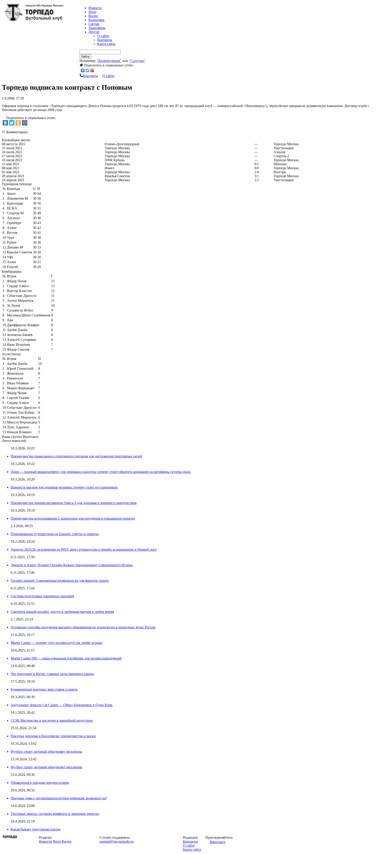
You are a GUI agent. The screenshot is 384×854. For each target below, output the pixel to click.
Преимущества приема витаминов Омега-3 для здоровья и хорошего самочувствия (73, 503)
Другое (93, 32)
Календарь (96, 20)
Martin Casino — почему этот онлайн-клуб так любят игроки (56, 643)
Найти (85, 56)
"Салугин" (137, 61)
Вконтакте (218, 842)
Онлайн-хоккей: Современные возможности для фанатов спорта (60, 580)
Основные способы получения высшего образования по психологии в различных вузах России (83, 627)
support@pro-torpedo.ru (117, 841)
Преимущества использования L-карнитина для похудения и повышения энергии (73, 518)
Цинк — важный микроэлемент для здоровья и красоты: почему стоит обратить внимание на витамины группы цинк (100, 472)
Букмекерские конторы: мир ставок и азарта (44, 689)
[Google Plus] (92, 70)
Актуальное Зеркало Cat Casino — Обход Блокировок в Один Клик (62, 705)
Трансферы (96, 28)
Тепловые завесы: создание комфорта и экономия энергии (55, 814)
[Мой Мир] (24, 122)
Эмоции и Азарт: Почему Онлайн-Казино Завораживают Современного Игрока (72, 565)
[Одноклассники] (18, 122)
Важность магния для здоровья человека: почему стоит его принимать (64, 487)
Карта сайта (106, 44)
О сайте (103, 36)
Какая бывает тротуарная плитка (35, 829)
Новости (45, 841)
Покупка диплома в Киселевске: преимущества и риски (53, 736)
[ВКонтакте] (82, 70)
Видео (93, 16)
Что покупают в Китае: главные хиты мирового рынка (52, 674)
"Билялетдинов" (109, 61)
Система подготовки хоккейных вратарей (42, 596)
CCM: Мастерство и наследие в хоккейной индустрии (52, 720)
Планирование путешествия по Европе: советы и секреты (55, 534)
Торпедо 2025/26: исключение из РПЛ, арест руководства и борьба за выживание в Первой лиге (84, 549)
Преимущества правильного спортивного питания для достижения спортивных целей (76, 456)
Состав (93, 24)
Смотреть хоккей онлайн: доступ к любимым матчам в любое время (62, 612)
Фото (92, 12)
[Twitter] (87, 70)
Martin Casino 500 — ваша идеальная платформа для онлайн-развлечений (66, 658)
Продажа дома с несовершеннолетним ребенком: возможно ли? (59, 798)
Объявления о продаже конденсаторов (40, 782)
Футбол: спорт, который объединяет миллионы (46, 751)
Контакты (104, 40)
